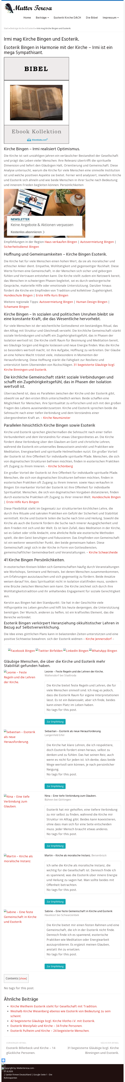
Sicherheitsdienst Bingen (21, 247)
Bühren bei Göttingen (58, 800)
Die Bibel (92, 17)
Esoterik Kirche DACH (67, 17)
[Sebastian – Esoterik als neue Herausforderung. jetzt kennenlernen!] (20, 746)
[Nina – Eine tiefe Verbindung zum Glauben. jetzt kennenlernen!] (20, 810)
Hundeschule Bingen (18, 295)
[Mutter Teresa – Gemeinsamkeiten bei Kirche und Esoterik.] (28, 8)
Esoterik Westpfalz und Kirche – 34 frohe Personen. (46, 1026)
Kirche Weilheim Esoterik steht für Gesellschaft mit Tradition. (53, 1006)
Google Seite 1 (40, 1074)
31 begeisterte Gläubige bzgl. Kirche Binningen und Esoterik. (93, 1048)
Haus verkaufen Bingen (61, 242)
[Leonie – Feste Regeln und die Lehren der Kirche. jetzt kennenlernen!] (20, 686)
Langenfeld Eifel (54, 735)
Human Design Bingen (91, 302)
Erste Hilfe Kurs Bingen (52, 295)
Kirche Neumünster (56, 418)
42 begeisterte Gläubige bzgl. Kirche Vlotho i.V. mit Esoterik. (52, 1021)
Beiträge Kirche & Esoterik (22, 28)
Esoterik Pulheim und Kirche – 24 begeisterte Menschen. (49, 1031)
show (23, 978)
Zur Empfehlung (55, 721)
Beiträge (41, 17)
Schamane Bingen (16, 307)
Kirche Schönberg (60, 466)
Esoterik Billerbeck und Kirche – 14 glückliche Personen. (30, 1048)
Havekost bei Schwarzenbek (62, 915)
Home (27, 17)
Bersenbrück (99, 856)
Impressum (110, 17)
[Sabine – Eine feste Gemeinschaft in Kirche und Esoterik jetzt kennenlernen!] (20, 925)
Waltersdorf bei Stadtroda (60, 676)
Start (6, 28)
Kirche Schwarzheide (103, 552)
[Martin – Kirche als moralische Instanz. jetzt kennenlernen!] (20, 870)
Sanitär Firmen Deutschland (18, 1074)
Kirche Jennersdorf (99, 639)
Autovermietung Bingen (97, 242)
